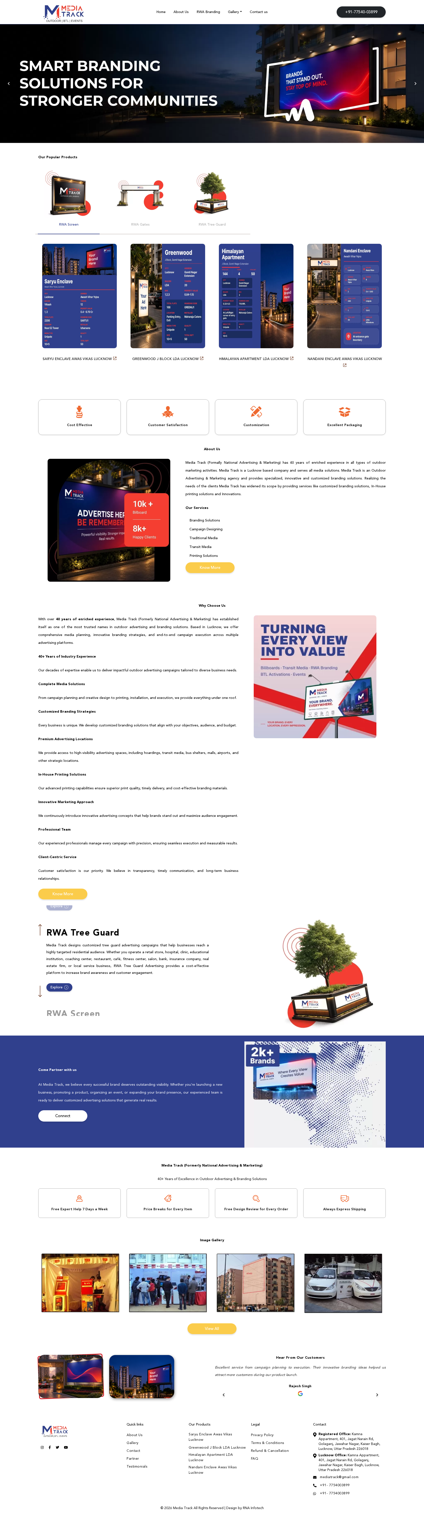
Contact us (259, 12)
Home (161, 12)
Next (415, 83)
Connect (62, 1116)
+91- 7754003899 (335, 1485)
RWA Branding (208, 12)
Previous (8, 83)
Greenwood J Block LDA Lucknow (165, 359)
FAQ (254, 1458)
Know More (210, 568)
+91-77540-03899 (361, 12)
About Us (181, 12)
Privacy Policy (262, 1435)
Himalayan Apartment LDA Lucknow (254, 359)
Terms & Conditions (267, 1443)
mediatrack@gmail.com (339, 1477)
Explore (56, 906)
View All (212, 1329)
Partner (133, 1458)
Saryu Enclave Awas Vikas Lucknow (78, 359)
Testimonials (137, 1466)
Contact (133, 1451)
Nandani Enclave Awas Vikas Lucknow (344, 359)
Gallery (233, 12)
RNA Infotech (253, 1508)
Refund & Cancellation (270, 1451)
